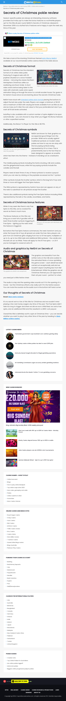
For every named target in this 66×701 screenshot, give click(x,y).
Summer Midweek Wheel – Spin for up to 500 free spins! (36, 460)
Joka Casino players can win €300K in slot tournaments (36, 450)
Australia (10, 603)
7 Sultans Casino (12, 540)
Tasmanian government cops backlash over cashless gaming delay (36, 334)
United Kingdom (12, 644)
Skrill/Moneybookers (13, 586)
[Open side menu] (4, 2)
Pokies (9, 493)
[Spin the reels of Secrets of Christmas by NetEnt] (50, 77)
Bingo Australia (12, 545)
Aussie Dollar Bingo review (15, 542)
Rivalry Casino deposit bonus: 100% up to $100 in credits (36, 440)
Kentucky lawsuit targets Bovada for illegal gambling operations (35, 353)
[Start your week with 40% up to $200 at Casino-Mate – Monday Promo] (11, 433)
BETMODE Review (16, 49)
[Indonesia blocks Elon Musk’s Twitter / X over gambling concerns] (10, 375)
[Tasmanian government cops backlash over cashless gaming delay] (10, 336)
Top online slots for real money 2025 (19, 6)
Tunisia (9, 641)
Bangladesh (11, 608)
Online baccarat (12, 479)
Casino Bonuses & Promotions (42, 690)
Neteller (9, 575)
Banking (9, 562)
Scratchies (10, 498)
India (8, 619)
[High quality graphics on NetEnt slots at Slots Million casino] (16, 262)
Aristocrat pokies (12, 666)
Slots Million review (13, 537)
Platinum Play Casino (14, 548)
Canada (9, 611)
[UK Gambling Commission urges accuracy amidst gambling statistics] (10, 365)
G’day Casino (11, 518)
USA (8, 600)
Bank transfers (11, 578)
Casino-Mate (11, 534)
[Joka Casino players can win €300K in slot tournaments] (11, 453)
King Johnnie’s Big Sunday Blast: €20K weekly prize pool (24, 425)
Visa (8, 567)
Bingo (9, 482)
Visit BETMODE (37, 49)
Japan (9, 625)
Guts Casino (11, 520)
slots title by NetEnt (49, 58)
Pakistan (10, 636)
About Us (37, 692)
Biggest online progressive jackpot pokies (20, 669)
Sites (6, 690)
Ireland (9, 622)
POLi (8, 583)
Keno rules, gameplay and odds (17, 490)
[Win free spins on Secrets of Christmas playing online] (50, 213)
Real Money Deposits (14, 564)
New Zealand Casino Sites (15, 633)
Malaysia (10, 630)
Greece (9, 616)
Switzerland (11, 638)
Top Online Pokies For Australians (17, 660)
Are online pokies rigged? (15, 663)
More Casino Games (13, 501)
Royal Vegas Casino (13, 515)
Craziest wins (11, 658)
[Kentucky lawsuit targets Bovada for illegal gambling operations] (10, 355)
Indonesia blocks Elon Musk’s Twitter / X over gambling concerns (35, 372)
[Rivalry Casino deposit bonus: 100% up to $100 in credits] (11, 443)
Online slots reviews (37, 6)
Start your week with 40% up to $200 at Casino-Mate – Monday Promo (38, 431)
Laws (57, 690)
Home (5, 6)
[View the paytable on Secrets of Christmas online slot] (16, 140)
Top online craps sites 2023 (15, 487)
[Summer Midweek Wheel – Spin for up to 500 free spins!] (11, 463)
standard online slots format (32, 100)
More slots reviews (15, 297)
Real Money (14, 690)
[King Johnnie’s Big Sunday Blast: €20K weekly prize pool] (33, 406)
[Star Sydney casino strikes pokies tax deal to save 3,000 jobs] (10, 346)
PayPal (9, 581)
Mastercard (11, 570)
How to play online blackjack (16, 485)
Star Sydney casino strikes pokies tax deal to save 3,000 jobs (34, 343)
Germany (10, 614)
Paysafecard (11, 573)
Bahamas (10, 606)
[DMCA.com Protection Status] (30, 681)
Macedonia (10, 627)
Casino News (25, 690)
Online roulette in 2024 (14, 496)
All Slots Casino (12, 526)
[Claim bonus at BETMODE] (13, 41)
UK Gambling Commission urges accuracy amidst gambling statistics (37, 362)
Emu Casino (11, 531)
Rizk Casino (10, 523)
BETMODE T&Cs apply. (38, 53)
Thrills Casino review (13, 529)
